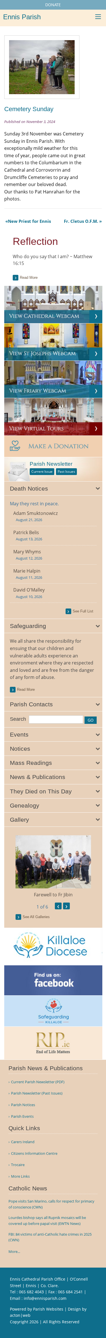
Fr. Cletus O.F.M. (81, 221)
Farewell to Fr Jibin (53, 895)
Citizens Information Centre (34, 1153)
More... (14, 1251)
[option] (53, 866)
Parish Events (22, 1116)
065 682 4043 (31, 1291)
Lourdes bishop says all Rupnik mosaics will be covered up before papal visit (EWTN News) (47, 1220)
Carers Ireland (22, 1142)
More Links (20, 1176)
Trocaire (18, 1165)
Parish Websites (48, 1309)
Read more (29, 277)
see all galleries (36, 917)
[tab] (53, 489)
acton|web (20, 1315)
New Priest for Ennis (29, 221)
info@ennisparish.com (45, 1298)
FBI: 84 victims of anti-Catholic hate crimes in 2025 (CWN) (50, 1237)
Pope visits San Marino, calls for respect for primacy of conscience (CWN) (51, 1204)
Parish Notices (23, 1105)
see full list (83, 611)
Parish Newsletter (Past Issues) (36, 1093)
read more (26, 689)
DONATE (53, 4)
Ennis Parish (22, 17)
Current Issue (42, 471)
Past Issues (66, 471)
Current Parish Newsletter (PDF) (37, 1082)
